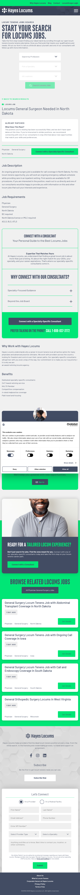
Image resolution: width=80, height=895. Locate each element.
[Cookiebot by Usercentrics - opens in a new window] (68, 424)
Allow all (65, 469)
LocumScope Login (70, 3)
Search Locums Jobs (42, 85)
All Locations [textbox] (27, 76)
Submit (40, 865)
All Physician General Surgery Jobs (40, 590)
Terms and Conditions (43, 859)
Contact (56, 3)
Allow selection (40, 469)
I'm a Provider (30, 801)
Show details (68, 463)
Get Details (66, 621)
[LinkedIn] (44, 755)
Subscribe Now (40, 778)
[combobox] (40, 57)
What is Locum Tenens (40, 878)
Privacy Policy (40, 884)
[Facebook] (31, 755)
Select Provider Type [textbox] (19, 834)
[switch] (30, 455)
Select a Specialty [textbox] (50, 834)
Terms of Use (40, 887)
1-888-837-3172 (61, 330)
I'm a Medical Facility (53, 801)
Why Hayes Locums (38, 3)
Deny (15, 469)
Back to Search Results (16, 99)
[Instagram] (37, 755)
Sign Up (41, 482)
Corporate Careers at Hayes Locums (40, 881)
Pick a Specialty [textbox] (28, 66)
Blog (49, 3)
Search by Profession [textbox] (30, 56)
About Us (40, 875)
